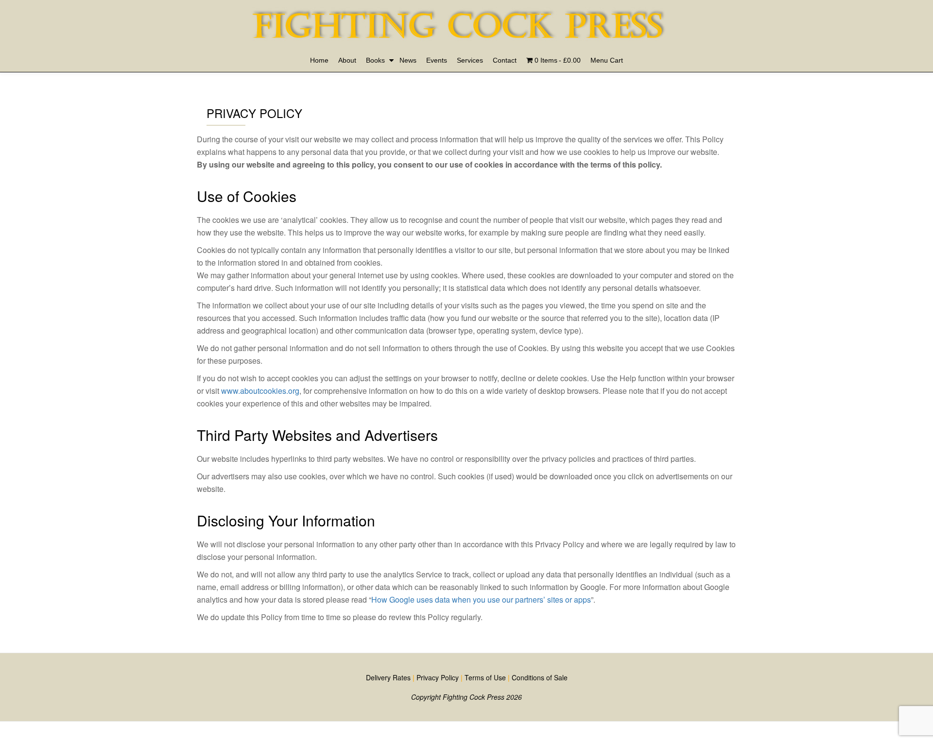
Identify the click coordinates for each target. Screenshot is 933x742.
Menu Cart (606, 60)
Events (436, 60)
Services (470, 60)
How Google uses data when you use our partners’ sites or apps (481, 599)
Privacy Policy (437, 677)
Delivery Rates (388, 677)
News (407, 60)
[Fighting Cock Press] (463, 17)
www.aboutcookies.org (260, 390)
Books (375, 60)
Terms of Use (485, 677)
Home (319, 60)
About (347, 60)
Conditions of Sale (540, 677)
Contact (505, 60)
